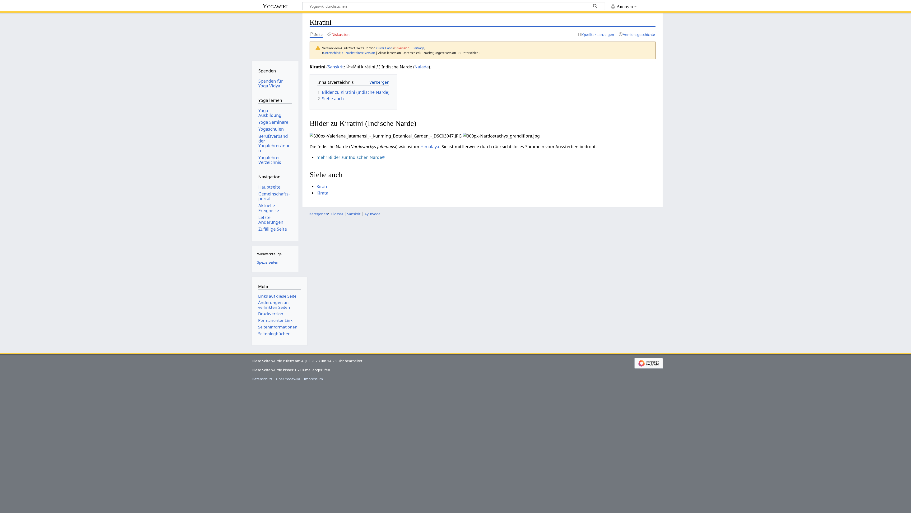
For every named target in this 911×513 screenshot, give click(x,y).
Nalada (421, 67)
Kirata (322, 193)
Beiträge (418, 48)
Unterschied (331, 53)
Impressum (313, 378)
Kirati (321, 186)
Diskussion (401, 48)
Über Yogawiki (288, 378)
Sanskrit (336, 67)
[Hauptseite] (275, 35)
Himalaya (429, 146)
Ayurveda (372, 213)
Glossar (337, 213)
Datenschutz (262, 378)
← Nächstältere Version (358, 53)
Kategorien (318, 213)
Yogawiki (275, 6)
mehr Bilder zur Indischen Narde (349, 157)
